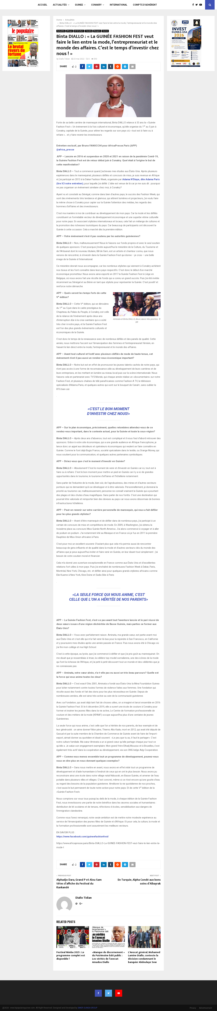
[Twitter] (197, 5)
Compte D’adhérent (145, 5)
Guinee (79, 5)
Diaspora (97, 31)
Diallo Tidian (64, 59)
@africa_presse (65, 149)
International (118, 5)
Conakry (96, 5)
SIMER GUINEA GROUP (87, 1008)
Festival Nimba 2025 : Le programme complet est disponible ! (70, 955)
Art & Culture (79, 31)
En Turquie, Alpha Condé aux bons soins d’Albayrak (139, 881)
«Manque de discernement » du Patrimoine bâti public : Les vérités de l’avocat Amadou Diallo (108, 957)
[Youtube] (201, 5)
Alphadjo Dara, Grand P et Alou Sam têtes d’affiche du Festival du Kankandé (79, 883)
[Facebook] (193, 5)
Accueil (42, 5)
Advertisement (205, 1008)
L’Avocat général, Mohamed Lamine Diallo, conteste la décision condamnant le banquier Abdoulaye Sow (144, 957)
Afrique (69, 31)
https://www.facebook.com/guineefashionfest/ (82, 836)
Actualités (60, 5)
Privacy (193, 1008)
